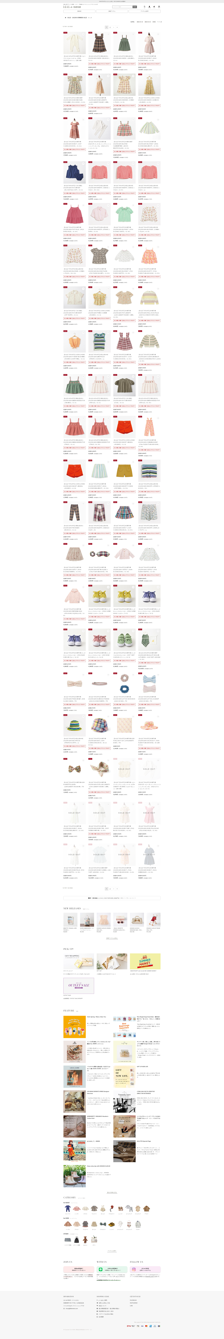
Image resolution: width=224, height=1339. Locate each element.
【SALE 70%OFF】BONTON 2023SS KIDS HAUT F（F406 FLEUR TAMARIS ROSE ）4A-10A (149, 271)
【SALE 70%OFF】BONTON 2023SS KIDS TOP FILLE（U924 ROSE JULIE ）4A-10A (73, 229)
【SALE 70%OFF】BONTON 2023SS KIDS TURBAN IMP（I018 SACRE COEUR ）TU (74, 699)
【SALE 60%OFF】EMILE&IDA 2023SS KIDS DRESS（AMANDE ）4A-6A (124, 58)
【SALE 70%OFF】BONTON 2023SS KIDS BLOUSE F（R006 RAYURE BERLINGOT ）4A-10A (148, 144)
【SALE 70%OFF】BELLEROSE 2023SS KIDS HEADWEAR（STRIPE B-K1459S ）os (73, 741)
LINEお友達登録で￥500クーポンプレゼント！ (113, 1269)
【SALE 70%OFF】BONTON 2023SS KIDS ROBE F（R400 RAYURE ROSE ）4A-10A (147, 58)
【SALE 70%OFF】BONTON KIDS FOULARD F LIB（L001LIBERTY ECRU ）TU (123, 741)
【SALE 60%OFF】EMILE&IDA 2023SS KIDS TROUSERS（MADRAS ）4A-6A (73, 528)
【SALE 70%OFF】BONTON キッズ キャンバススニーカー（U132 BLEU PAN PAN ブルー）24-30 (74, 655)
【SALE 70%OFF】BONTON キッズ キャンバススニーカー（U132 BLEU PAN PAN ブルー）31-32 (149, 611)
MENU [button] (159, 7)
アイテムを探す (145, 11)
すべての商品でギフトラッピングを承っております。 (77, 974)
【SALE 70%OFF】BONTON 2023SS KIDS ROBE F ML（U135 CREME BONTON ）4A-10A (98, 828)
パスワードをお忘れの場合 (106, 1314)
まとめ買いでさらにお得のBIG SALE (139, 974)
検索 (134, 7)
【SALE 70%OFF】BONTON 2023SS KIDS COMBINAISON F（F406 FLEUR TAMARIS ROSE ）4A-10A (149, 443)
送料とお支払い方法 (104, 1303)
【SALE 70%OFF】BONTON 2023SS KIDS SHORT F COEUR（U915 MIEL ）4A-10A (123, 486)
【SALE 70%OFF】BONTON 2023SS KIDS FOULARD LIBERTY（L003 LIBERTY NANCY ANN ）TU (99, 786)
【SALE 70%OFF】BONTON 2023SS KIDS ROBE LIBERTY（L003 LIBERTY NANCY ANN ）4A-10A (99, 101)
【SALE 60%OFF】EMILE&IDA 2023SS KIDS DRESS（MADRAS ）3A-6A (99, 58)
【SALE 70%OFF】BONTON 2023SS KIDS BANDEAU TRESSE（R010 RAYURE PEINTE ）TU (98, 699)
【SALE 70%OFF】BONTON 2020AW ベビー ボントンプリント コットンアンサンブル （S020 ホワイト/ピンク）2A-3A (149, 786)
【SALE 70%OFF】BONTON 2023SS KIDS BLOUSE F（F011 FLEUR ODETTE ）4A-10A (123, 271)
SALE (69, 18)
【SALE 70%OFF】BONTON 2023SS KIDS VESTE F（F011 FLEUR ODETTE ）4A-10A (147, 570)
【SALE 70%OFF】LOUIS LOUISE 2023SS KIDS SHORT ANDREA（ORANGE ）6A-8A (74, 486)
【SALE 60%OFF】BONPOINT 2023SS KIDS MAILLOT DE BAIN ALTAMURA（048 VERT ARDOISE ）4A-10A (149, 656)
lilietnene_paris (150, 1276)
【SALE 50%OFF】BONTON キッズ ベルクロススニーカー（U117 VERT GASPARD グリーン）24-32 (124, 655)
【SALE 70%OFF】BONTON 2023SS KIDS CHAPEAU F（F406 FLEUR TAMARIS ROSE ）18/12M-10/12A (149, 742)
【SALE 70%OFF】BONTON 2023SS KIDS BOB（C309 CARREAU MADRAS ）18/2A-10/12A (97, 742)
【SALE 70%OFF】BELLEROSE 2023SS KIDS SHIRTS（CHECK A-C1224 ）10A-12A (99, 188)
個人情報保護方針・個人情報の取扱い (109, 1308)
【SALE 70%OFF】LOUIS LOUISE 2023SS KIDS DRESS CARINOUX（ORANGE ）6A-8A (149, 100)
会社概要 (101, 1317)
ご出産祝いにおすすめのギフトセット (106, 974)
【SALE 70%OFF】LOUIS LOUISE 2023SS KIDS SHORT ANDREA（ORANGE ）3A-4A (124, 442)
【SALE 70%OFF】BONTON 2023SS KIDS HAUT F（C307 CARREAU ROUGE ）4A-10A (122, 357)
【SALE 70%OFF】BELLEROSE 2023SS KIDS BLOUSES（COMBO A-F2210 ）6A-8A (148, 229)
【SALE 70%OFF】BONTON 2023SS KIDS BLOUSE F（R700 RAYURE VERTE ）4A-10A (123, 229)
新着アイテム (112, 11)
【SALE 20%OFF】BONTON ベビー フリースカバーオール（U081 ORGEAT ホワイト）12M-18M (74, 58)
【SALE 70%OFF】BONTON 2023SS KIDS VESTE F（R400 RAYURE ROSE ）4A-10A (122, 570)
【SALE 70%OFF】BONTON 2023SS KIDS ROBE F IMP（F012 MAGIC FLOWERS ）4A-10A (123, 828)
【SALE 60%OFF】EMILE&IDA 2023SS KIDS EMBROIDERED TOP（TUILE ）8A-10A (99, 442)
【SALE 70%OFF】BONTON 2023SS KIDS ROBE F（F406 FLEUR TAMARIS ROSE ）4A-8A (123, 870)
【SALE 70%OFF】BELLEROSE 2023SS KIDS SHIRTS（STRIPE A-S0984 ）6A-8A (99, 229)
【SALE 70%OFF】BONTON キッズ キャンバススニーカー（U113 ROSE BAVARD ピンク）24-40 (99, 655)
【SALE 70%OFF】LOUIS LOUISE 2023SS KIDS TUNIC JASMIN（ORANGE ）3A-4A (99, 313)
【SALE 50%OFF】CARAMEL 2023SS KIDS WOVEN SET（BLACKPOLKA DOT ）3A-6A (73, 188)
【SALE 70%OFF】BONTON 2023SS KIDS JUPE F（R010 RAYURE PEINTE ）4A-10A (72, 570)
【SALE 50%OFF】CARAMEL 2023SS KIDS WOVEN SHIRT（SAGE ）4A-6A (122, 401)
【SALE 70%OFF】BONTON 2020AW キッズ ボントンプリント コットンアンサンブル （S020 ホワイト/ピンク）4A (99, 145)
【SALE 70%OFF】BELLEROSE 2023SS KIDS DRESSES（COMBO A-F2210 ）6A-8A (123, 100)
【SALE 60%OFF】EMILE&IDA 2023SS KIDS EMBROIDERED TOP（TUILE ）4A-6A (74, 442)
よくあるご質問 (102, 1300)
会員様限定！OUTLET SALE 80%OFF (73, 998)
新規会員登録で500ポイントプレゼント (79, 1269)
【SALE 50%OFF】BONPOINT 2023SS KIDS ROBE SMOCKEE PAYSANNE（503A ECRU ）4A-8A (74, 100)
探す (144, 7)
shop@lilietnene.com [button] (72, 1308)
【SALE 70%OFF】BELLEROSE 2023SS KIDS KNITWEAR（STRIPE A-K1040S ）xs (98, 357)
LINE (131, 1305)
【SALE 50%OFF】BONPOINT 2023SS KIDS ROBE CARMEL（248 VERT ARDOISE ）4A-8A (99, 870)
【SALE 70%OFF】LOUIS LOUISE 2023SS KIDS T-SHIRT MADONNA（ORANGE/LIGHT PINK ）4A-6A (74, 357)
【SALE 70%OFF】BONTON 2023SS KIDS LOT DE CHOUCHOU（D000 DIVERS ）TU (124, 699)
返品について (102, 1305)
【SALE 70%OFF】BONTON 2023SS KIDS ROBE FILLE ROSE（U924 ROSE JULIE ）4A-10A (148, 828)
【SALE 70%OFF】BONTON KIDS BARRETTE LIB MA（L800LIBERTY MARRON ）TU (74, 785)
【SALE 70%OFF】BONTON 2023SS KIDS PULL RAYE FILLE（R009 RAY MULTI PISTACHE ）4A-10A (149, 314)
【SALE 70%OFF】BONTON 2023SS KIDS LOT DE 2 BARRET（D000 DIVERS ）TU (148, 699)
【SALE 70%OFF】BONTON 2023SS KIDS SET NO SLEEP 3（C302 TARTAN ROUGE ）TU (98, 570)
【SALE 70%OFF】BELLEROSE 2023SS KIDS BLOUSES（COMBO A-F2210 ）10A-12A (73, 271)
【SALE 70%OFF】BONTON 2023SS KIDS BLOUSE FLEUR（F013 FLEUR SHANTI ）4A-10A (99, 271)
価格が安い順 (140, 21)
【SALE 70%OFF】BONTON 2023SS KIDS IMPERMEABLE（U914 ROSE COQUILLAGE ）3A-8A (74, 612)
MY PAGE (149, 7)
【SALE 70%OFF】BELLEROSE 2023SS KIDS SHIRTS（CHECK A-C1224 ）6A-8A (124, 188)
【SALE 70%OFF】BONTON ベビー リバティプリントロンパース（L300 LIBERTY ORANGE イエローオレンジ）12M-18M (124, 786)
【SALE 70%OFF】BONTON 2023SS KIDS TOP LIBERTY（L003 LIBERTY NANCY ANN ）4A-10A (124, 314)
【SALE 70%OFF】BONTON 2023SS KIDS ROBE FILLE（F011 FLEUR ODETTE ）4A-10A (73, 870)
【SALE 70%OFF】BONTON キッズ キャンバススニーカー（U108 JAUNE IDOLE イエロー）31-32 (124, 611)
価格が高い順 (148, 21)
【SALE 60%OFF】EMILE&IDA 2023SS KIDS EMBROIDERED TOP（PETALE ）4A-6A (99, 401)
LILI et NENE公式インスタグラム (145, 1269)
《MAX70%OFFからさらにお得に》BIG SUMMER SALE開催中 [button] (112, 1)
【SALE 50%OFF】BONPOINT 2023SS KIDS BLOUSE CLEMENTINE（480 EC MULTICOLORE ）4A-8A (122, 145)
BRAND (79, 11)
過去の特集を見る (112, 1192)
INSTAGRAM (133, 1303)
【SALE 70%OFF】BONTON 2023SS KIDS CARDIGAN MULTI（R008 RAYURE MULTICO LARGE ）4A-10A (149, 358)
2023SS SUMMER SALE (79, 18)
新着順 (154, 21)
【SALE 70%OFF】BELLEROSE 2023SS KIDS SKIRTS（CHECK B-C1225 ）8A (99, 528)
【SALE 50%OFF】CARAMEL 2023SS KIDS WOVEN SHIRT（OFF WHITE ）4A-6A (72, 313)
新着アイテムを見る (112, 938)
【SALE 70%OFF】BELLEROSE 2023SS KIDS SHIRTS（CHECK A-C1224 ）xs (149, 188)
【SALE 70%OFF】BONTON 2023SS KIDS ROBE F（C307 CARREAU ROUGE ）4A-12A (72, 144)
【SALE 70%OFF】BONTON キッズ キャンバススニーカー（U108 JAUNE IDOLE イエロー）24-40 (99, 611)
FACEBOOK (133, 1300)
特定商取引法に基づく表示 (106, 1311)
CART (154, 7)
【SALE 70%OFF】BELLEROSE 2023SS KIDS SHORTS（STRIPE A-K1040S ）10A (149, 486)
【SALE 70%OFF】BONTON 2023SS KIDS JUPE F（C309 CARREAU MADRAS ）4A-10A (123, 528)
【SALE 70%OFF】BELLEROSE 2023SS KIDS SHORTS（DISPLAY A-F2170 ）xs (148, 528)
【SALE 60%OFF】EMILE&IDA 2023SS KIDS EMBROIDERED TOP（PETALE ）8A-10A (149, 401)
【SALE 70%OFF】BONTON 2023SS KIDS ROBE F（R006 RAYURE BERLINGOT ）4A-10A (73, 828)
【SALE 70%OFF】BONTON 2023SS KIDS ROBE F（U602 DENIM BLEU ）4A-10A (147, 870)
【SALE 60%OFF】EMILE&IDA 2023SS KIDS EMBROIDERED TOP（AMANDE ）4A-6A (74, 401)
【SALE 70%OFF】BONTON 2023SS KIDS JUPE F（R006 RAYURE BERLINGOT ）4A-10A (98, 486)
